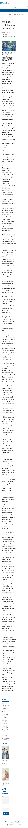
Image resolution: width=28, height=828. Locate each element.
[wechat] (14, 36)
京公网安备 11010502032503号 (15, 825)
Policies (12, 13)
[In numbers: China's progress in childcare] (5, 774)
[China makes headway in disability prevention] (5, 752)
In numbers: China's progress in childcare (5, 783)
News (20, 13)
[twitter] (12, 36)
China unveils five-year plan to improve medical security (5, 707)
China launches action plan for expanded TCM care (5, 736)
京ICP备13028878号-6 (14, 822)
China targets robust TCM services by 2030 (5, 728)
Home (3, 13)
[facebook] (9, 36)
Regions (22, 17)
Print (6, 36)
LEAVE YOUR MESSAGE (5, 791)
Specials (4, 17)
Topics (13, 17)
